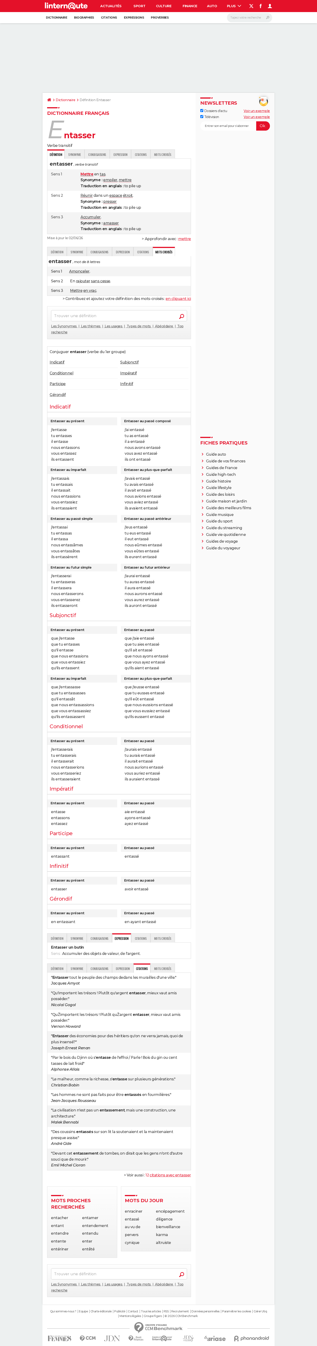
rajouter (83, 281)
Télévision (211, 117)
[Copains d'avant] (162, 1338)
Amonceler (79, 271)
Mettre (76, 290)
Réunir (87, 195)
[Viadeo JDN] (188, 1338)
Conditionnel (61, 373)
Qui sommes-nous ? (63, 1311)
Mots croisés (162, 154)
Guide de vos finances (226, 461)
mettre (125, 180)
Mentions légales (130, 1316)
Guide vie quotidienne (226, 534)
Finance (190, 6)
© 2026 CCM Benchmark (181, 1316)
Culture (163, 6)
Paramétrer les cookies (236, 1311)
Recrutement (180, 1311)
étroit (128, 195)
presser (110, 201)
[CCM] (87, 1338)
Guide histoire (218, 481)
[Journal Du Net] (112, 1338)
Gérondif (58, 395)
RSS (166, 1311)
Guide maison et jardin (226, 501)
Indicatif (57, 362)
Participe (58, 384)
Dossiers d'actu (215, 111)
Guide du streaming (224, 528)
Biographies (84, 17)
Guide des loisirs (220, 494)
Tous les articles (151, 1311)
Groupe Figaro (153, 1316)
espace (115, 195)
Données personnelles (205, 1311)
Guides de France (221, 468)
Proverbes (159, 17)
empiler (110, 180)
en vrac (90, 290)
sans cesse (100, 281)
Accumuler (91, 217)
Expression (120, 154)
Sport (139, 6)
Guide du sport (219, 521)
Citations (109, 17)
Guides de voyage (222, 541)
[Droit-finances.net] (136, 1338)
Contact (133, 1311)
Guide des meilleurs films (228, 508)
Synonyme (74, 154)
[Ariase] (215, 1338)
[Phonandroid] (251, 1338)
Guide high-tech (221, 474)
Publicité (119, 1311)
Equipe (83, 1311)
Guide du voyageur (223, 548)
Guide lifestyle (219, 488)
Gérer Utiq (260, 1311)
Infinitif (126, 384)
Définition (57, 251)
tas (102, 174)
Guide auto (216, 454)
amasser (111, 223)
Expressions (134, 17)
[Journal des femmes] (59, 1338)
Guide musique (220, 514)
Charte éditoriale (101, 1311)
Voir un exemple (257, 111)
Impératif (128, 373)
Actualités (110, 6)
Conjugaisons (97, 154)
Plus (232, 6)
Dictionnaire (56, 17)
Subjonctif (129, 362)
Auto (212, 6)
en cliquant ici (178, 298)
